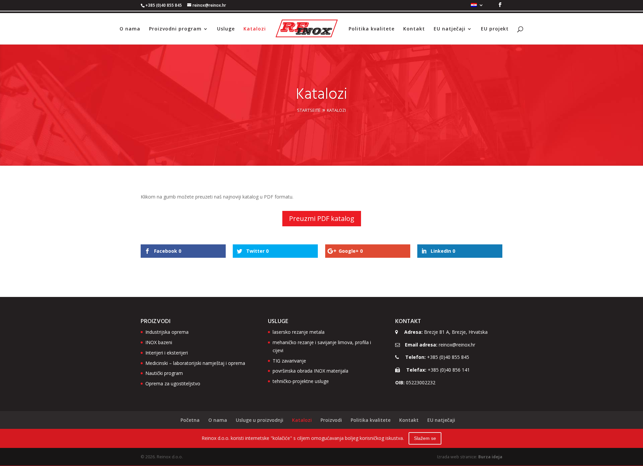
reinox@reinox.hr (457, 344)
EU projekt (495, 29)
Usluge (226, 29)
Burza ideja (490, 457)
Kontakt (414, 29)
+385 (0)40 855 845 (448, 357)
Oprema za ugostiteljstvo (172, 383)
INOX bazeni (158, 342)
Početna (190, 420)
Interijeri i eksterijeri (166, 353)
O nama (130, 29)
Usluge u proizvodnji (259, 420)
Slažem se (425, 438)
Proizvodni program (175, 29)
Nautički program (164, 373)
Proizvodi (331, 420)
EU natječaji (450, 29)
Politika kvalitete (372, 29)
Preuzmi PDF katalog (321, 218)
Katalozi (254, 29)
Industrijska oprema (167, 332)
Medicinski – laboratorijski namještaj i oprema (195, 363)
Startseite (308, 110)
